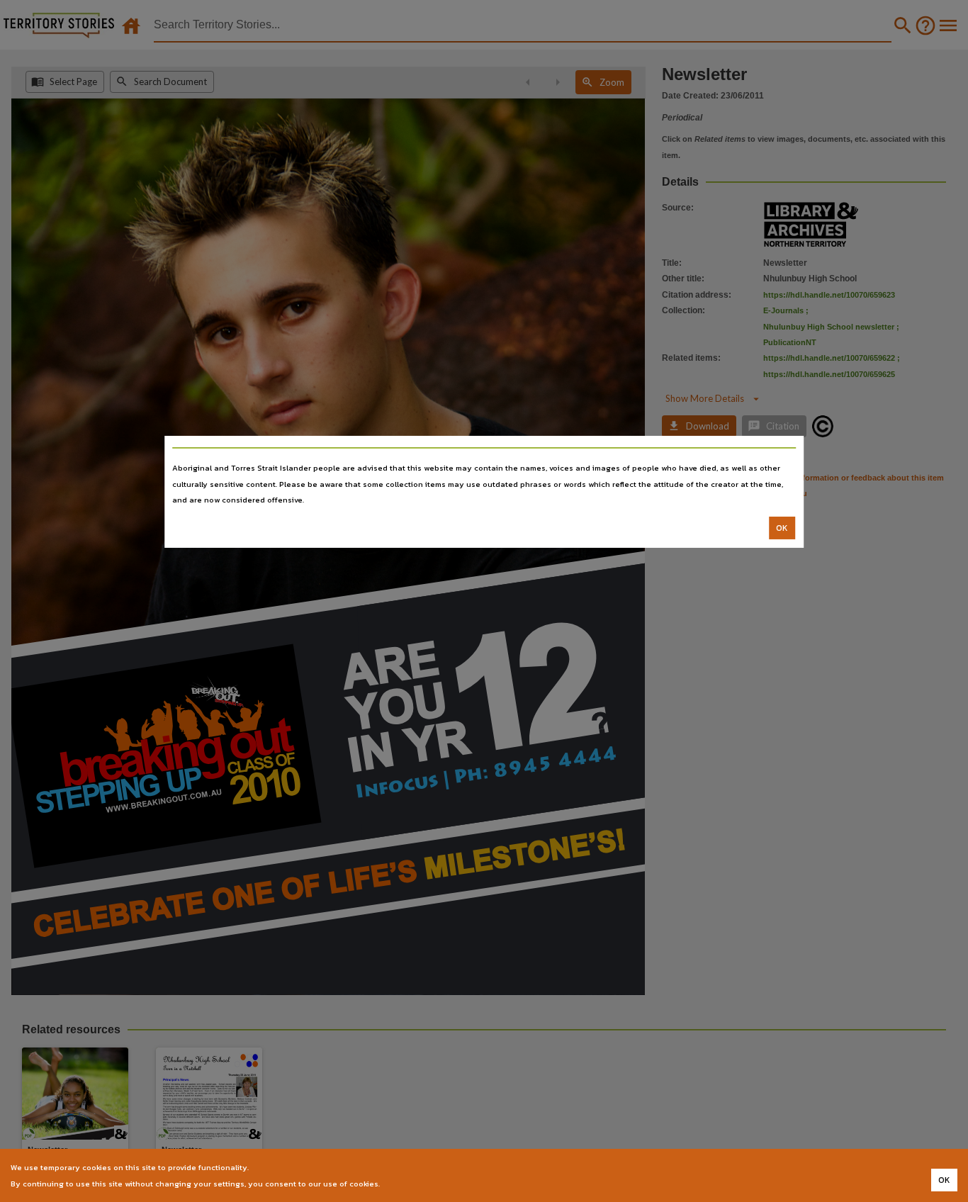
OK (782, 528)
